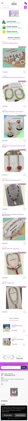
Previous (1, 335)
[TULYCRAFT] (8, 357)
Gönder (24, 367)
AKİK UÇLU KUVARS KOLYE (8, 283)
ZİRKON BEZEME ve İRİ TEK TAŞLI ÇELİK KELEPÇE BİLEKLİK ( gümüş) (13, 215)
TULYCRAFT (4, 41)
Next (26, 335)
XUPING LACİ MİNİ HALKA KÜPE (18, 340)
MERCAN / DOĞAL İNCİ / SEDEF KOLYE (10, 248)
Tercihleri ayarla (8, 415)
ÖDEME (3, 404)
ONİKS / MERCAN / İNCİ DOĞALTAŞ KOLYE (11, 180)
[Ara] (25, 7)
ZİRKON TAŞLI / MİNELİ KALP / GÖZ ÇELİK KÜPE (12, 111)
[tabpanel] (14, 13)
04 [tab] (16, 15)
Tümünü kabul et (20, 415)
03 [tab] (14, 15)
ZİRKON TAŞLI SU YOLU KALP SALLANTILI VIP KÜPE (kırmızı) (13, 146)
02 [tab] (13, 15)
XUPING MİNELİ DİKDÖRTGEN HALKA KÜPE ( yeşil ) (13, 77)
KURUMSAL (4, 401)
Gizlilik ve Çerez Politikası (14, 418)
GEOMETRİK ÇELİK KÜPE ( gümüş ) (17, 326)
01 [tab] (11, 15)
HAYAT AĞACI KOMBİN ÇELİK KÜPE (10, 43)
